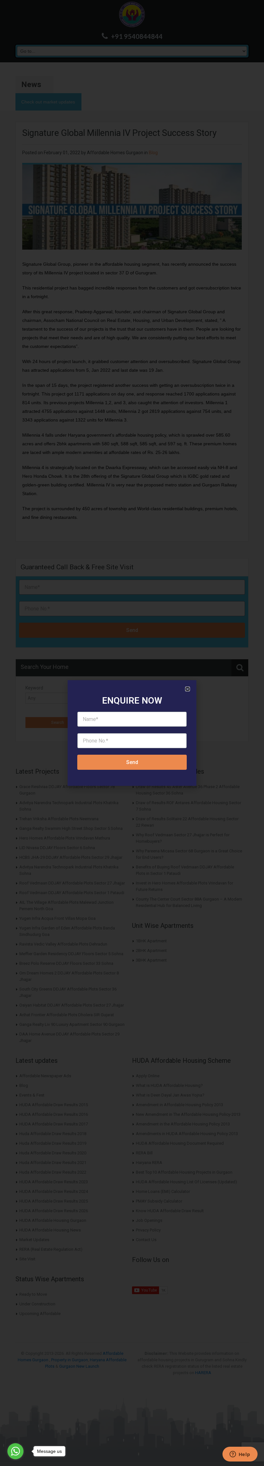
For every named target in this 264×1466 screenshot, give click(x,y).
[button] (187, 689)
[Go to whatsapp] (15, 1451)
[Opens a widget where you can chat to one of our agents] (240, 1455)
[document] (132, 733)
